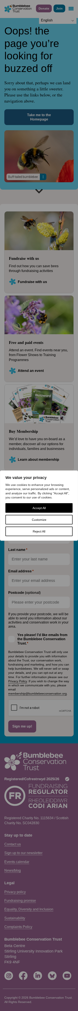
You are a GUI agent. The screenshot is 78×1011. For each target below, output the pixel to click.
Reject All (39, 531)
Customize (39, 519)
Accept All (39, 508)
